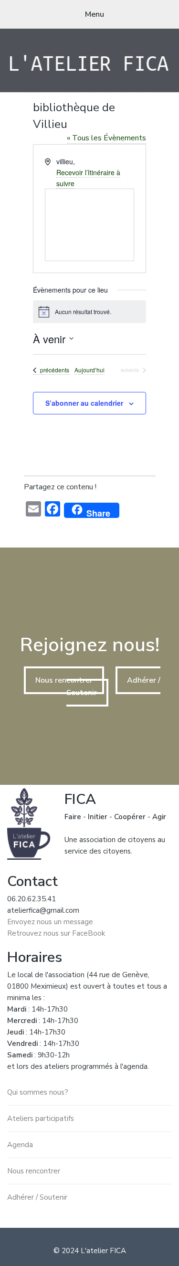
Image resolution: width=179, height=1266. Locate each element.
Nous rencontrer (64, 680)
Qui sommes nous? (37, 1092)
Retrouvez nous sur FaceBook (56, 933)
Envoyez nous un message (50, 922)
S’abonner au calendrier (84, 403)
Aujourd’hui (89, 370)
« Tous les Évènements (106, 138)
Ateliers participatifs (40, 1118)
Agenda (20, 1145)
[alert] (89, 311)
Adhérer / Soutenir (37, 1197)
